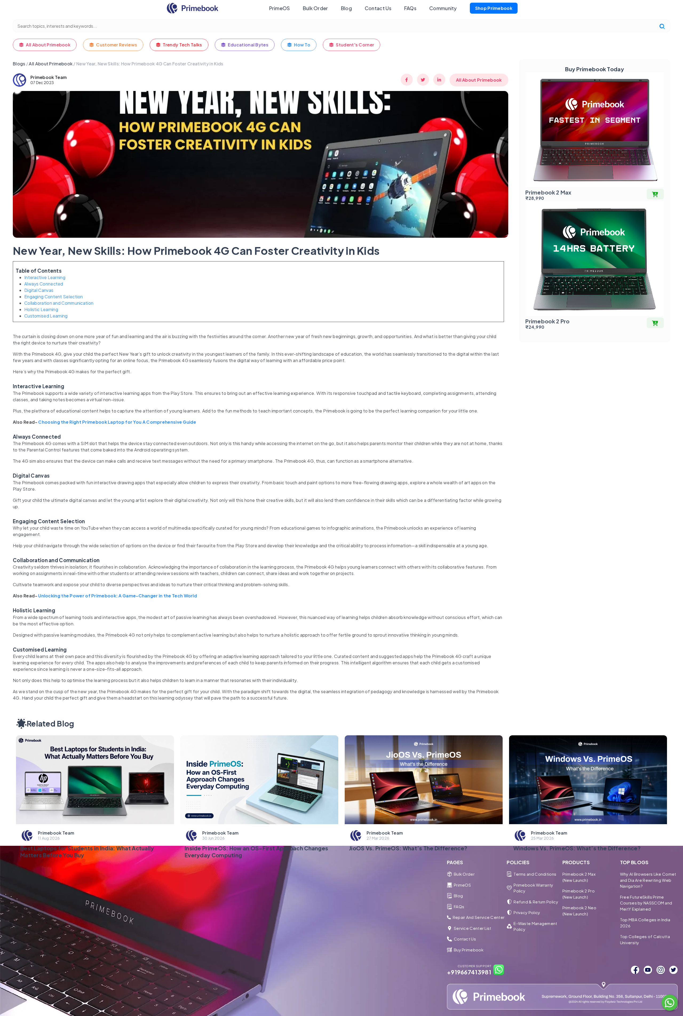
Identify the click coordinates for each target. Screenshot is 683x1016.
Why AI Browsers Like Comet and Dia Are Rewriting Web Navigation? (648, 879)
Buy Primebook (468, 949)
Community (443, 8)
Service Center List (472, 928)
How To (302, 44)
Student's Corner (355, 44)
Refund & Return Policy (536, 901)
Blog (346, 8)
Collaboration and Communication (58, 303)
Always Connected (43, 284)
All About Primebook (48, 44)
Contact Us (378, 8)
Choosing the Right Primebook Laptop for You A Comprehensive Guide (117, 422)
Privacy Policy (527, 912)
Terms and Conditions (535, 873)
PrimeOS (279, 8)
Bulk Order (315, 8)
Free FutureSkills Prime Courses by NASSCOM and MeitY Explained (646, 902)
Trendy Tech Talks (182, 44)
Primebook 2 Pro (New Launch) (578, 893)
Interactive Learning (44, 277)
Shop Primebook (493, 8)
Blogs (19, 63)
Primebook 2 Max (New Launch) (579, 877)
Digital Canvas (38, 290)
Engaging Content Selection (53, 296)
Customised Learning (46, 316)
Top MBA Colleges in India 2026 (645, 922)
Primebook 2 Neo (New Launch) (579, 910)
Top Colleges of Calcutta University (645, 939)
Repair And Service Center (479, 917)
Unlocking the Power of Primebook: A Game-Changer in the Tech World (117, 595)
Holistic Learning (41, 309)
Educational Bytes (248, 44)
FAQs (410, 8)
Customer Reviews (116, 44)
